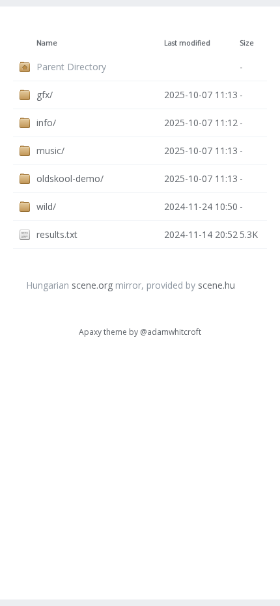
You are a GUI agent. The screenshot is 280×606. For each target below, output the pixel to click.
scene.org (92, 285)
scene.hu (216, 285)
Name (46, 42)
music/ (50, 150)
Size (247, 42)
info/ (46, 122)
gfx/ (44, 94)
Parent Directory (71, 66)
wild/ (46, 206)
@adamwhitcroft (170, 331)
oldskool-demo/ (70, 178)
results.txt (56, 234)
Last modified (187, 42)
